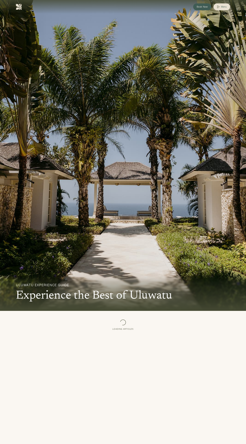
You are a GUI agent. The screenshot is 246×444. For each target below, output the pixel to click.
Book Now (202, 6)
